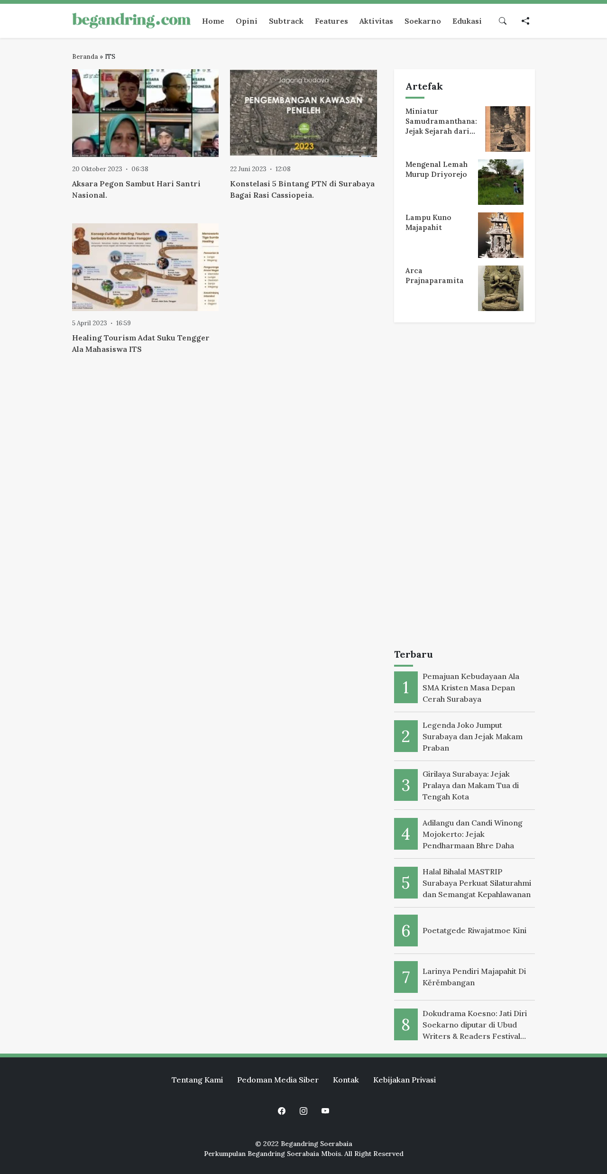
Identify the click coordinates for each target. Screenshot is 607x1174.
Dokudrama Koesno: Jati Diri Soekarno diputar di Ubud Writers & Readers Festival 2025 (475, 1025)
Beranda (85, 57)
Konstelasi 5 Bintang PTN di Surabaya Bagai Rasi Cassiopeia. (302, 189)
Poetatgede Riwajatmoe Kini (474, 930)
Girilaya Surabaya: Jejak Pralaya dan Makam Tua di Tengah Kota (471, 785)
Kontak (346, 1079)
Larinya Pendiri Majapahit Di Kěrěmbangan (474, 976)
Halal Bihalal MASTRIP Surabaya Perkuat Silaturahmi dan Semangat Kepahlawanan (477, 883)
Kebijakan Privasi (404, 1079)
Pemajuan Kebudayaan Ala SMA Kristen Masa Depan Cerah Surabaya (471, 687)
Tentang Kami (197, 1079)
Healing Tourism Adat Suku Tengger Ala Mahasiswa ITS (141, 343)
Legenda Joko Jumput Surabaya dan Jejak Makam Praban (473, 736)
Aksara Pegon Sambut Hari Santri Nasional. (136, 189)
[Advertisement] (464, 487)
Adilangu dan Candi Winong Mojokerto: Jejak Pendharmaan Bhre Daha (473, 834)
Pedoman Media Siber (278, 1079)
